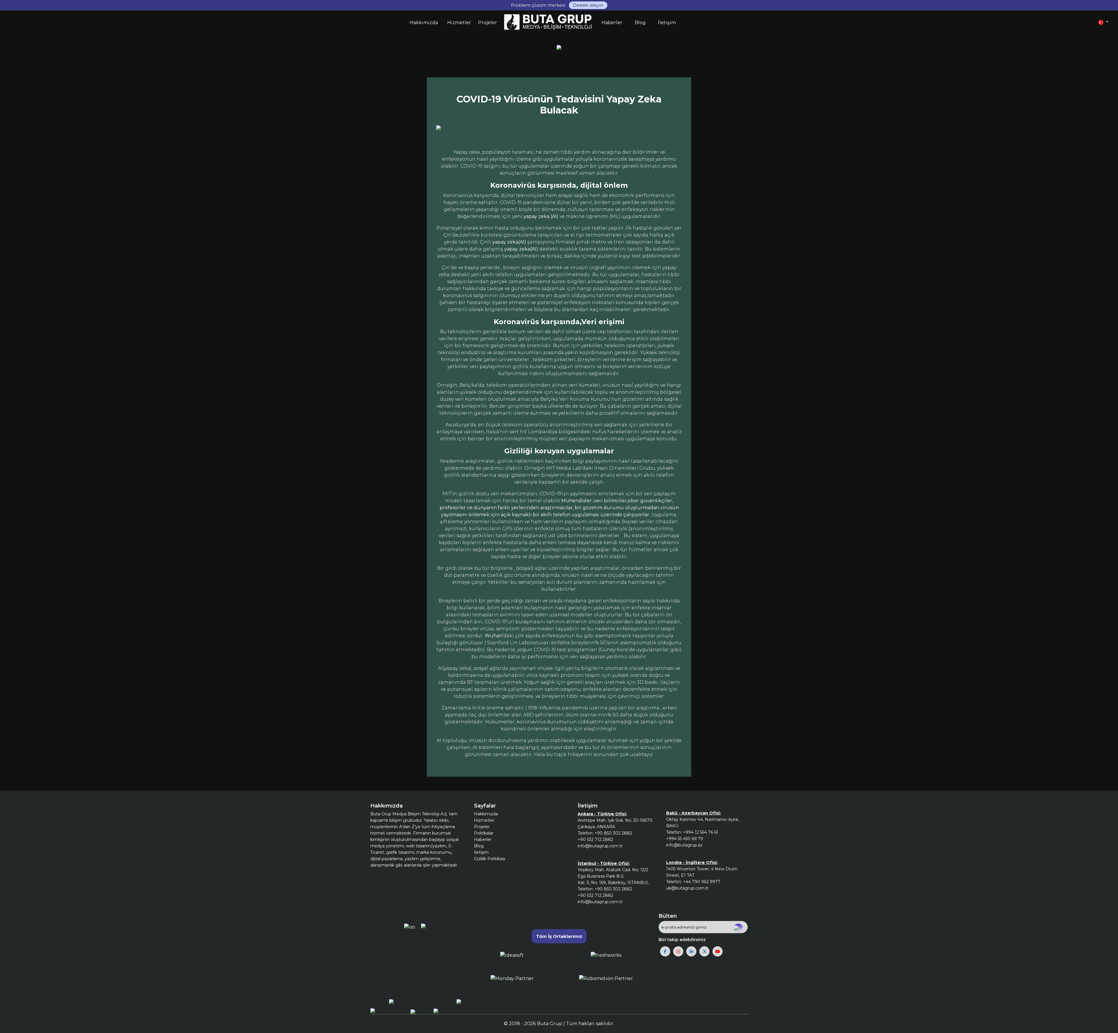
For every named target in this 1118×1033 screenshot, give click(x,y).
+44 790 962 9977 (701, 881)
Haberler (482, 839)
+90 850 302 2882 (613, 833)
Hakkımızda (486, 814)
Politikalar (483, 833)
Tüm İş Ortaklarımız (559, 936)
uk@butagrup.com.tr (687, 888)
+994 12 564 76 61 (700, 832)
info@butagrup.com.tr (600, 846)
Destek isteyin (588, 5)
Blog (479, 846)
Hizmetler (484, 820)
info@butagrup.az (684, 845)
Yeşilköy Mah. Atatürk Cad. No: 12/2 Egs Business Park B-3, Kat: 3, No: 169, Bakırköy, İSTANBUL (613, 876)
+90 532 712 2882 (595, 839)
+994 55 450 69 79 (684, 838)
